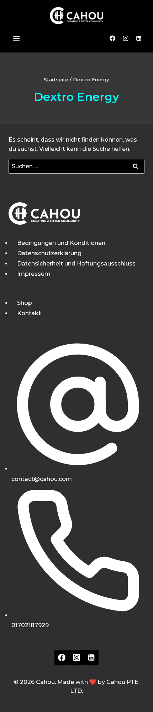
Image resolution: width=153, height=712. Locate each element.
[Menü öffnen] (16, 38)
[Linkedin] (138, 38)
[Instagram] (125, 38)
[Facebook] (112, 38)
